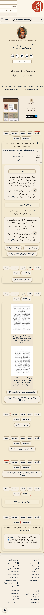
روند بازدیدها (26, 138)
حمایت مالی (33, 599)
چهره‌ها (35, 597)
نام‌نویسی (11, 536)
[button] (41, 19)
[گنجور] (37, 6)
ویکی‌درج (18, 160)
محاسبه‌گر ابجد (11, 574)
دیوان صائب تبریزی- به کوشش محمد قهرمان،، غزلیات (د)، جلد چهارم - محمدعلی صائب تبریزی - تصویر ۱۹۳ (22, 339)
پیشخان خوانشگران (10, 580)
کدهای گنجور (12, 560)
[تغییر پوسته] (4, 610)
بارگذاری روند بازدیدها (22, 501)
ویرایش (13, 197)
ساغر (14, 566)
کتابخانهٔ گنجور (12, 569)
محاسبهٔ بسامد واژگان (23, 279)
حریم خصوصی (12, 602)
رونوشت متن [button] (33, 248)
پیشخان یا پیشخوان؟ (10, 583)
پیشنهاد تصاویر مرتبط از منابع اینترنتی (23, 392)
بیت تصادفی (33, 563)
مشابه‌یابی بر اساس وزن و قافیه (23, 449)
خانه (35, 560)
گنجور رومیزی (12, 563)
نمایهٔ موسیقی (33, 572)
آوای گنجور (13, 577)
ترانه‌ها (6, 133)
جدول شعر (34, 566)
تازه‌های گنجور (33, 580)
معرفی (35, 591)
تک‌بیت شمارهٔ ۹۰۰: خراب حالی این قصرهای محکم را (33, 88)
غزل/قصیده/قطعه (18, 156)
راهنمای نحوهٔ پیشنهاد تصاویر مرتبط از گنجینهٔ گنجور (22, 399)
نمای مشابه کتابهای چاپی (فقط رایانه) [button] (23, 253)
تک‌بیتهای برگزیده (15, 40)
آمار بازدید (13, 593)
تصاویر (23, 133)
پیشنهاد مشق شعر (22, 425)
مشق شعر (14, 133)
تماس (14, 599)
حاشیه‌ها (16, 138)
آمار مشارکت (12, 590)
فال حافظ (34, 569)
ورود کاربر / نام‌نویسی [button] (23, 19)
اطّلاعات (37, 133)
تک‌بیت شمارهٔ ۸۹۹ (22, 47)
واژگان (30, 133)
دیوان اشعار (26, 40)
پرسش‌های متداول (31, 594)
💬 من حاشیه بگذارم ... (22, 530)
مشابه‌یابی (34, 577)
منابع (14, 596)
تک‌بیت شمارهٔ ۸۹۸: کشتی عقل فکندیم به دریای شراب (10, 88)
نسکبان (14, 586)
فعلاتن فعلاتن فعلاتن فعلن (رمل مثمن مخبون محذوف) (18, 150)
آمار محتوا (34, 602)
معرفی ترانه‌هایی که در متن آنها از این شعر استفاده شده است (22, 474)
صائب (34, 40)
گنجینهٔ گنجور (12, 572)
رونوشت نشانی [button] (14, 248)
